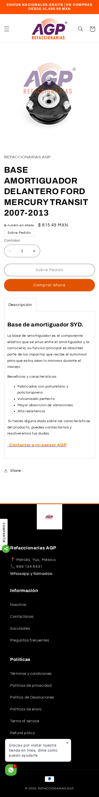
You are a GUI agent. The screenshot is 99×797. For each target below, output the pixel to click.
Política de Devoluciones (32, 697)
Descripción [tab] (20, 305)
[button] (6, 29)
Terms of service (24, 721)
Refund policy (22, 733)
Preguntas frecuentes (29, 640)
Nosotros (18, 605)
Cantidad (12, 240)
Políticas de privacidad (31, 685)
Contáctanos (22, 617)
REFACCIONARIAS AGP (56, 788)
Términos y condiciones (31, 674)
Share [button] (15, 471)
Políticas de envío (25, 709)
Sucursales (20, 628)
